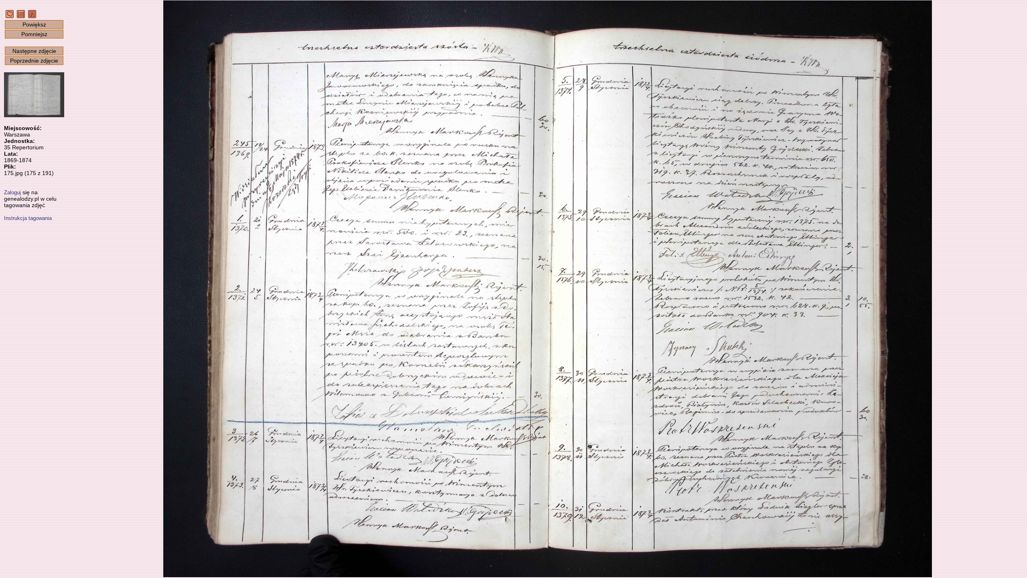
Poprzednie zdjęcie (34, 60)
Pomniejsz (34, 34)
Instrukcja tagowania (28, 218)
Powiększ (34, 24)
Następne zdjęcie (34, 51)
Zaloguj (12, 192)
